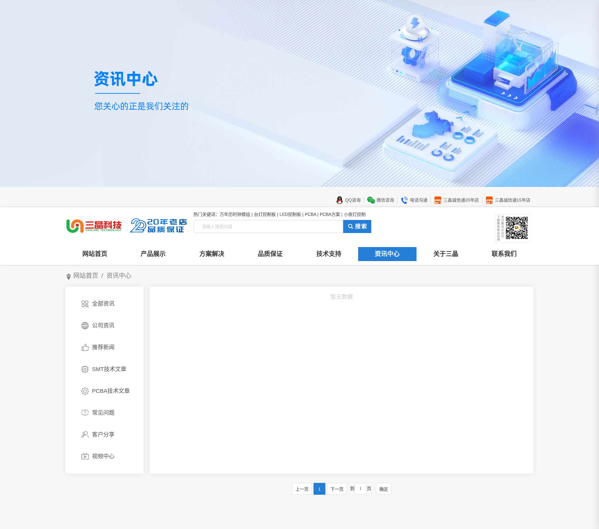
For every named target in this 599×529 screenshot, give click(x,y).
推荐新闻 (103, 347)
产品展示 (153, 253)
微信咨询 (385, 200)
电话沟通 (418, 200)
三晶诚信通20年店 (461, 200)
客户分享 (103, 434)
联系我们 (504, 253)
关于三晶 (445, 253)
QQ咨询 (353, 200)
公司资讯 (103, 325)
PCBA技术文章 (111, 391)
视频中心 (103, 456)
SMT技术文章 (109, 369)
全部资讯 (103, 304)
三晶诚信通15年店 (512, 200)
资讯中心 (387, 253)
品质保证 (270, 253)
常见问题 (103, 413)
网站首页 (94, 253)
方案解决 (211, 253)
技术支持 (328, 253)
